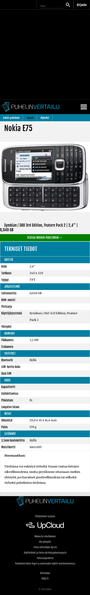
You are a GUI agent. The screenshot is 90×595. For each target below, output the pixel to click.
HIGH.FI (45, 578)
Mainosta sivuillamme (45, 536)
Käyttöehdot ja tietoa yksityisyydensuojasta (45, 552)
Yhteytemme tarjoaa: (45, 516)
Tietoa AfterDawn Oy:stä (45, 547)
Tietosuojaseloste (45, 558)
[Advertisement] (45, 55)
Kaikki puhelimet (11, 117)
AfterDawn (45, 573)
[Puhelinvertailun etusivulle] (45, 501)
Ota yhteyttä (45, 541)
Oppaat (30, 117)
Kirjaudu (82, 5)
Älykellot (45, 117)
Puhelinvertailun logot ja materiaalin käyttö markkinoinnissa (45, 563)
